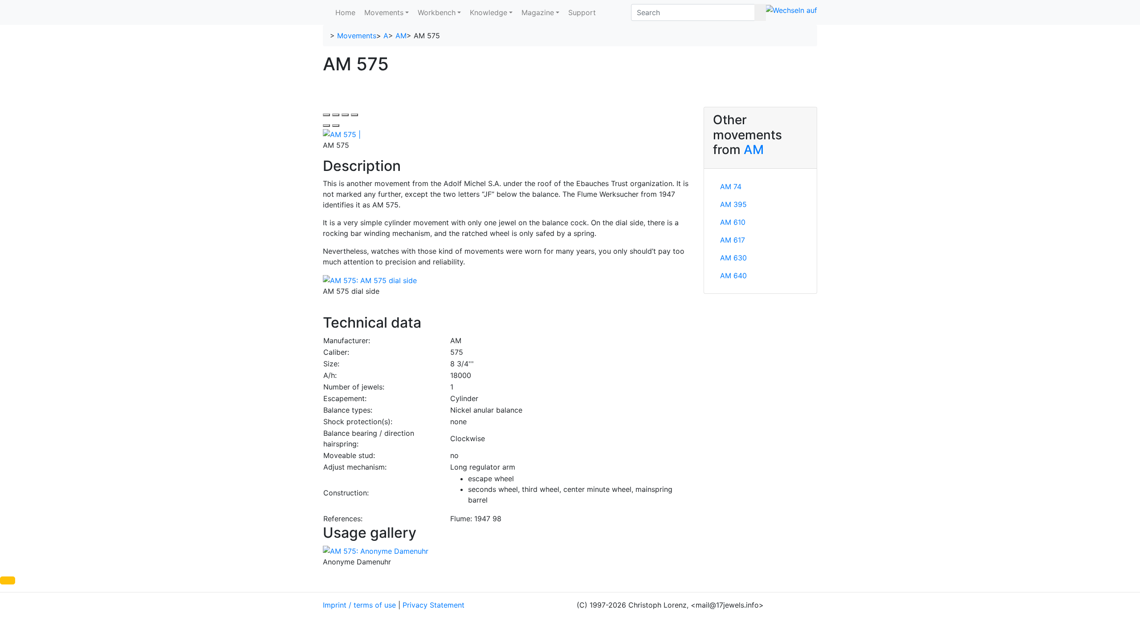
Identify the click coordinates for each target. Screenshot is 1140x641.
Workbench (437, 12)
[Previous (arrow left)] (326, 125)
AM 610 (732, 222)
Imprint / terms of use (359, 604)
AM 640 (733, 275)
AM (401, 35)
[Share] (335, 115)
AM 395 (733, 204)
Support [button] (582, 12)
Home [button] (345, 12)
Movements (383, 12)
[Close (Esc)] (326, 115)
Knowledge (488, 12)
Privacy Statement (433, 604)
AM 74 (730, 186)
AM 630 (733, 257)
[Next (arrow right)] (335, 125)
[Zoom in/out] (354, 115)
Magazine (537, 12)
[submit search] (760, 12)
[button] (7, 580)
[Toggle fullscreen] (345, 115)
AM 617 (732, 239)
